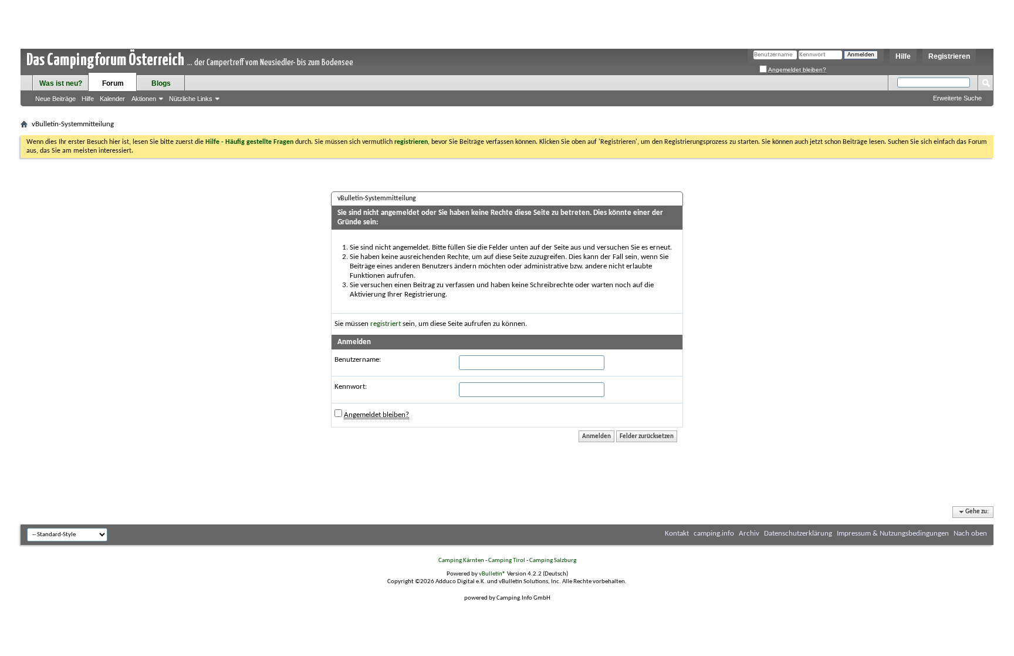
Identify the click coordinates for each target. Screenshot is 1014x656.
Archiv (749, 533)
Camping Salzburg (552, 560)
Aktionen (143, 98)
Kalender (112, 98)
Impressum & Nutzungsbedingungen (893, 533)
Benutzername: (357, 360)
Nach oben (970, 533)
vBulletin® (492, 574)
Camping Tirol (506, 560)
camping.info (714, 533)
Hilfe (903, 56)
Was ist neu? (60, 83)
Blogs (161, 83)
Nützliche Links (190, 98)
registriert (385, 324)
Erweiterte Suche (957, 98)
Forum (113, 83)
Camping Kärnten (461, 560)
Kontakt (677, 533)
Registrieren (949, 56)
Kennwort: (350, 387)
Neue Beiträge (55, 98)
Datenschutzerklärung (798, 533)
